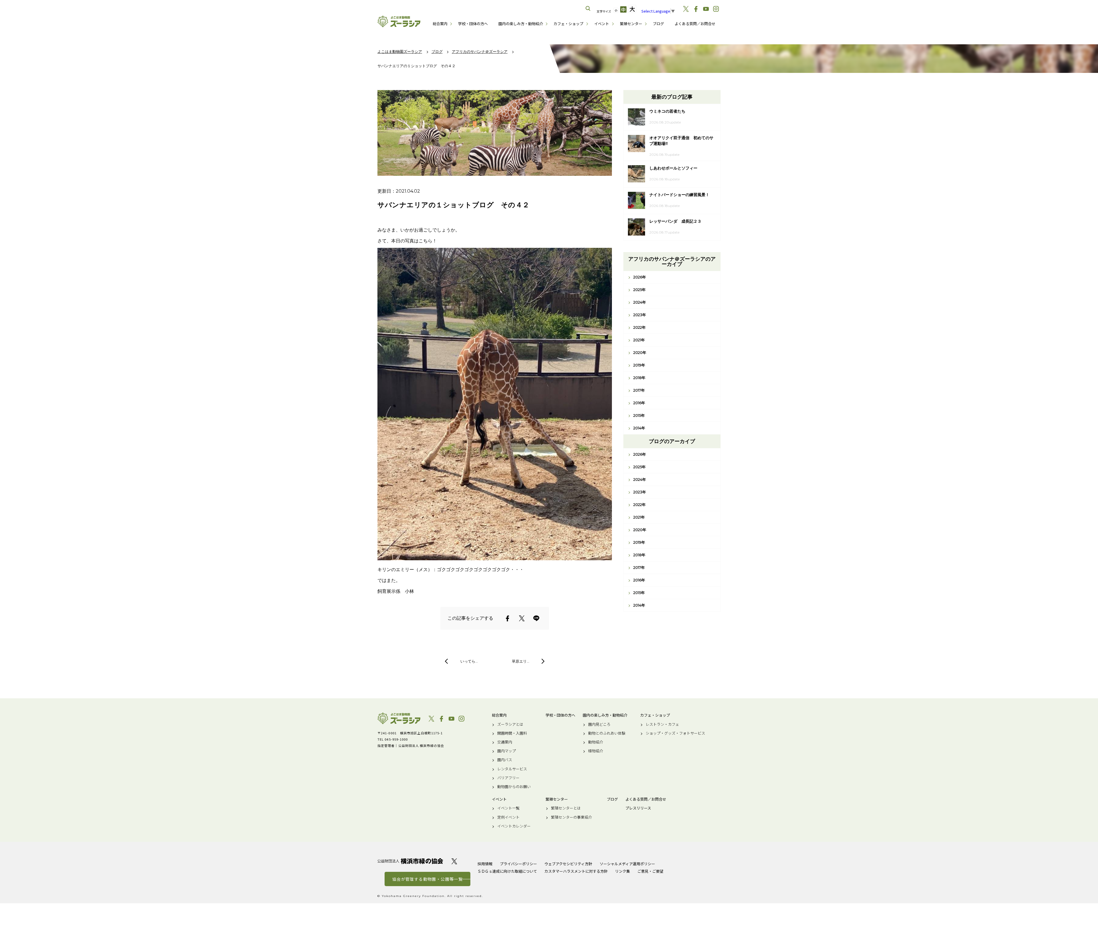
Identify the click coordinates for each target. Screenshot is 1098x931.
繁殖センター (631, 23)
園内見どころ (599, 724)
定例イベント (508, 817)
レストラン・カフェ (662, 724)
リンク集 (622, 871)
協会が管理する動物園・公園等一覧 (427, 879)
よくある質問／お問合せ (695, 23)
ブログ (658, 23)
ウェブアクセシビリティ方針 (568, 863)
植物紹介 (595, 750)
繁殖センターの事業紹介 (571, 817)
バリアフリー (508, 777)
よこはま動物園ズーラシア (398, 718)
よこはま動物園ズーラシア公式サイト (398, 21)
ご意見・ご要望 (650, 871)
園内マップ (506, 750)
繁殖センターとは (566, 808)
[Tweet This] (522, 618)
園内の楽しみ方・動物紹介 (520, 23)
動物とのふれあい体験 (606, 733)
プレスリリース (638, 808)
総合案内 (440, 23)
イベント (601, 23)
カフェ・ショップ (568, 23)
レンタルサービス (512, 768)
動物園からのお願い (514, 786)
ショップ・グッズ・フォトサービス (675, 733)
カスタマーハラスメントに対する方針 (576, 871)
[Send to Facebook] (507, 618)
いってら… (469, 661)
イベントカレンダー (514, 826)
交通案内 (504, 742)
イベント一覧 (508, 808)
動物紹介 (595, 742)
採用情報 (485, 863)
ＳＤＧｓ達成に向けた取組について (507, 871)
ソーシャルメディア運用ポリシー (627, 863)
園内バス (504, 759)
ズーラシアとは (510, 724)
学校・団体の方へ (473, 23)
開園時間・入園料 (512, 733)
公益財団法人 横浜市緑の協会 (410, 861)
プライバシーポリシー (518, 863)
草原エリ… (520, 661)
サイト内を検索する (588, 8)
